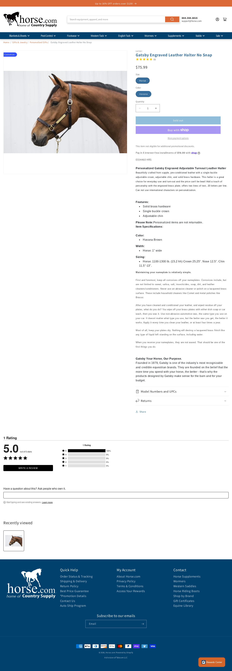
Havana (143, 94)
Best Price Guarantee (74, 591)
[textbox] (116, 495)
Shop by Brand (183, 596)
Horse (142, 80)
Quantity (140, 101)
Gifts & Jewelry (19, 42)
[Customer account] (217, 19)
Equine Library (183, 606)
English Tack (124, 36)
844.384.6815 (190, 18)
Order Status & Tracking (76, 576)
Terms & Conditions (130, 586)
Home (6, 42)
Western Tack (97, 36)
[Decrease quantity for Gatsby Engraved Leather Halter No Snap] (140, 108)
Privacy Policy (126, 581)
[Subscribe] (142, 624)
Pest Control (47, 36)
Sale (218, 36)
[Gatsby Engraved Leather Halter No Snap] (13, 540)
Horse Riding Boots (186, 591)
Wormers (149, 36)
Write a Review (28, 468)
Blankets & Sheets (17, 36)
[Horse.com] (30, 19)
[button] (182, 391)
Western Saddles (184, 586)
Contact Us (67, 601)
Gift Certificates (183, 601)
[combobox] (123, 19)
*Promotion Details (73, 596)
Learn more (47, 502)
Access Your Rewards (131, 591)
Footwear (71, 36)
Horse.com (110, 652)
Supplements (174, 36)
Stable (198, 36)
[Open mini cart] (225, 19)
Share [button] (143, 411)
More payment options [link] (178, 138)
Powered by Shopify (124, 652)
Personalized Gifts (39, 42)
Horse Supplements (186, 576)
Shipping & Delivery (73, 581)
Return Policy (69, 586)
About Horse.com (128, 576)
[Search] (172, 19)
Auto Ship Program (73, 606)
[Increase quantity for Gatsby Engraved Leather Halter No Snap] (156, 108)
